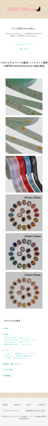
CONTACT (42, 405)
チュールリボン (9, 342)
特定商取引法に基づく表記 (35, 411)
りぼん (6, 334)
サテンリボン (24, 338)
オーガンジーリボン (11, 340)
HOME (5, 405)
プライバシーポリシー (11, 411)
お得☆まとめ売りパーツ (25, 356)
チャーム (32, 354)
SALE (6, 328)
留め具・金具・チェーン (13, 364)
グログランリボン (10, 338)
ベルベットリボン (24, 342)
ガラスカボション (19, 358)
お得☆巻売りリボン (11, 344)
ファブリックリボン (28, 340)
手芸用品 (7, 376)
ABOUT (17, 405)
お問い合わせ (24, 49)
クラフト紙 (8, 370)
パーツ (6, 350)
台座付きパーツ (20, 354)
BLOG (28, 405)
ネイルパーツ (9, 356)
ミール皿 (7, 358)
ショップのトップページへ (24, 44)
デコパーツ (8, 354)
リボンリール (26, 344)
